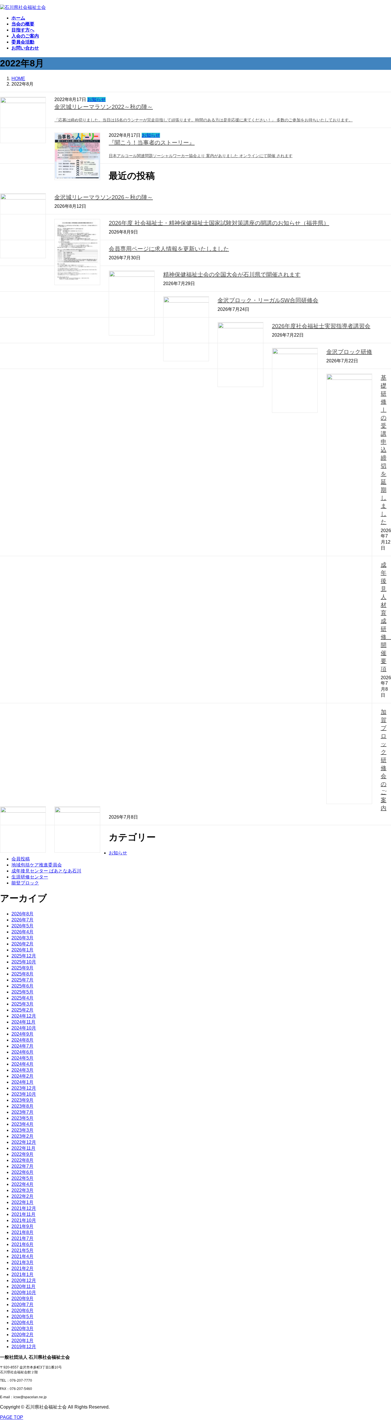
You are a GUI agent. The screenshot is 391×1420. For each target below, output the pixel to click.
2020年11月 (23, 1286)
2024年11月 (23, 1022)
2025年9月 (22, 967)
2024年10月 (23, 1028)
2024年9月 (22, 1034)
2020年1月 (22, 1340)
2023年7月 (22, 1112)
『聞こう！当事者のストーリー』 (152, 142)
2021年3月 (22, 1262)
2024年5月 (22, 1058)
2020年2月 (22, 1334)
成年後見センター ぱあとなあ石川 (46, 870)
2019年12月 (23, 1346)
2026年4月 (22, 931)
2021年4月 (22, 1256)
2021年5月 (22, 1250)
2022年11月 (23, 1148)
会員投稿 (20, 858)
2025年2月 (22, 1010)
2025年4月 (22, 998)
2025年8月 (22, 973)
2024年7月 (22, 1046)
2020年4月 (22, 1322)
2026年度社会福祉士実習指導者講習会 (321, 326)
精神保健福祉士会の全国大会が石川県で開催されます (232, 274)
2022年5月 (22, 1178)
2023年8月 (22, 1106)
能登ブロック (25, 882)
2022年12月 (23, 1142)
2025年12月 (23, 955)
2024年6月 (22, 1052)
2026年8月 (22, 913)
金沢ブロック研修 (349, 352)
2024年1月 (22, 1082)
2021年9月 (22, 1226)
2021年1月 (22, 1274)
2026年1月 (22, 949)
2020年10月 (23, 1292)
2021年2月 (22, 1268)
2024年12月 (23, 1016)
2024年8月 (22, 1040)
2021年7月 (22, 1238)
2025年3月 (22, 1004)
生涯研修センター (29, 876)
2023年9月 (22, 1100)
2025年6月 (22, 985)
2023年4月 (22, 1124)
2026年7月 (22, 919)
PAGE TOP (11, 1417)
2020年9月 (22, 1298)
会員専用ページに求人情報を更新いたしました (169, 249)
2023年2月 (22, 1136)
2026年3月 (22, 937)
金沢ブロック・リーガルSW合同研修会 (268, 300)
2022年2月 (22, 1196)
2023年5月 (22, 1118)
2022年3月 (22, 1190)
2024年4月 (22, 1064)
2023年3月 (22, 1130)
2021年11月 (23, 1214)
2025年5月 (22, 992)
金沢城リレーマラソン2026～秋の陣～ (103, 197)
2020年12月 (23, 1280)
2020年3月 (22, 1328)
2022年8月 (22, 1160)
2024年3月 (22, 1070)
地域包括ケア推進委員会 (36, 864)
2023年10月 (23, 1094)
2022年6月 (22, 1172)
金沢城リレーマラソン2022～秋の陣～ (103, 107)
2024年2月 (22, 1076)
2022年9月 (22, 1154)
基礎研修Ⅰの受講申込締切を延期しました (383, 449)
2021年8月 (22, 1232)
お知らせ (96, 99)
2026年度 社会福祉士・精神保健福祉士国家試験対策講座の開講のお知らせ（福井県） (219, 223)
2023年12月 (23, 1088)
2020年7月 (22, 1304)
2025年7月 (22, 979)
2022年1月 (22, 1202)
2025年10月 (23, 961)
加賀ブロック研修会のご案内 (383, 760)
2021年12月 (23, 1208)
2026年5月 (22, 925)
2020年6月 (22, 1310)
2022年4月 (22, 1184)
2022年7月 (22, 1166)
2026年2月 (22, 943)
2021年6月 (22, 1244)
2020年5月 (22, 1316)
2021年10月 (23, 1220)
